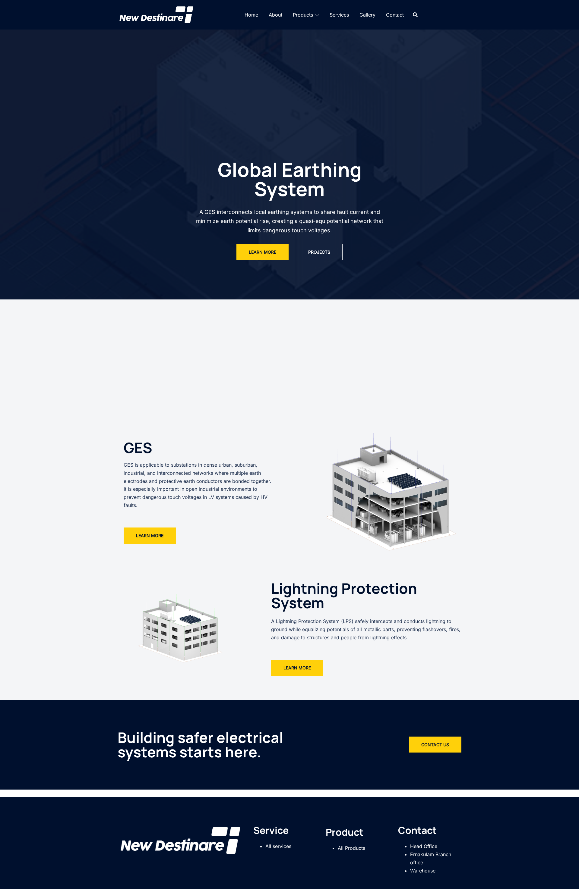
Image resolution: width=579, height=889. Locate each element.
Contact (395, 15)
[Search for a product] (415, 14)
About (275, 15)
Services (339, 15)
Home (251, 15)
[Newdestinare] (157, 14)
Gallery (367, 15)
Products (303, 15)
